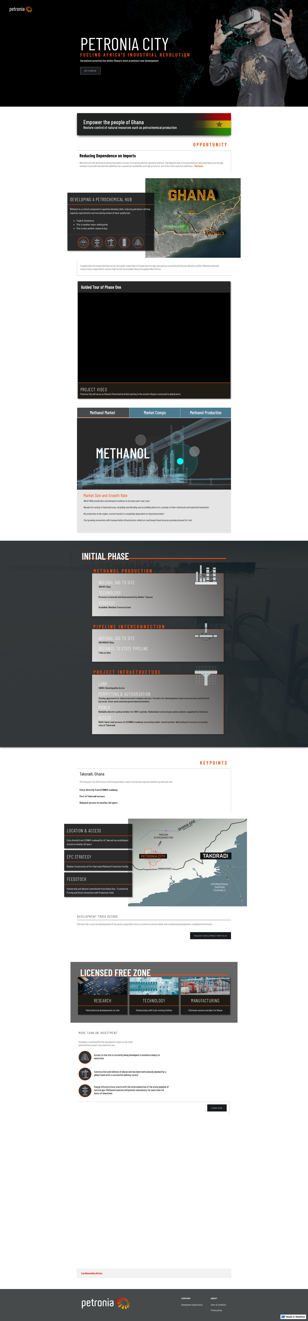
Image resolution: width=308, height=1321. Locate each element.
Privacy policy (216, 1310)
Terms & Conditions (218, 1304)
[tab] (103, 413)
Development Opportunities (192, 1304)
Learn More (217, 1108)
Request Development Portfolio (210, 936)
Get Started (90, 71)
